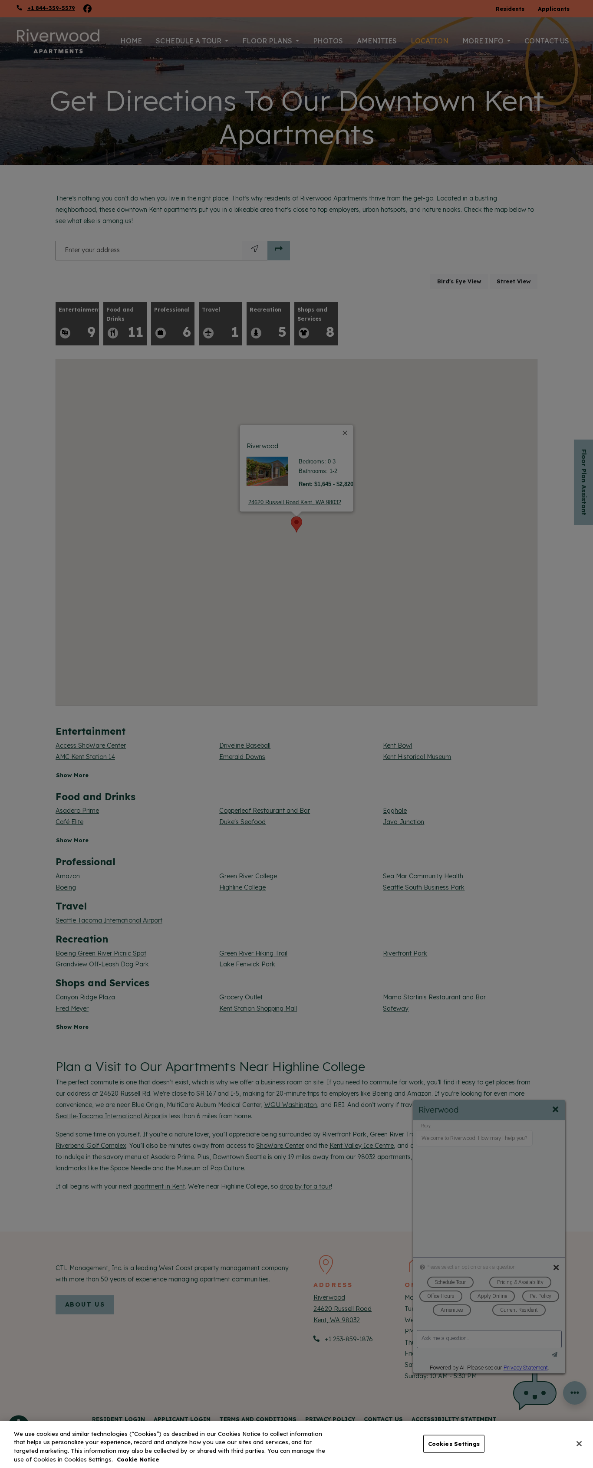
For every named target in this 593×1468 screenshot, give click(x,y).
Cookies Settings (454, 1443)
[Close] (579, 1443)
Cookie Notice (138, 1458)
